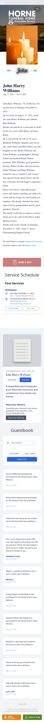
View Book (12, 380)
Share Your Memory (16, 418)
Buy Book (25, 380)
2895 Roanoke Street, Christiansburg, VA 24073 (20, 302)
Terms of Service (28, 711)
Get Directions (13, 308)
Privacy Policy (15, 711)
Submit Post (22, 459)
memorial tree (32, 241)
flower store (30, 245)
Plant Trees (31, 308)
